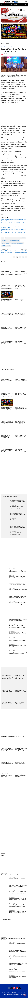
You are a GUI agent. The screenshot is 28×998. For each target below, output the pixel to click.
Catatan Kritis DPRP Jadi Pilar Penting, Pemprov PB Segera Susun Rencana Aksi (20, 690)
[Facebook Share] (14, 257)
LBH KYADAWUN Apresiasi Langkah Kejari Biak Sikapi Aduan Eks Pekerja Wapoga (20, 315)
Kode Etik (14, 992)
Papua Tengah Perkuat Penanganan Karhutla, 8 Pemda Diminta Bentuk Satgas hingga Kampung (17, 570)
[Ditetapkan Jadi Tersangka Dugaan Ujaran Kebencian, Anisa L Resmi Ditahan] (14, 928)
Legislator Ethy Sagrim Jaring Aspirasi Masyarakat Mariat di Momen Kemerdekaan (7, 315)
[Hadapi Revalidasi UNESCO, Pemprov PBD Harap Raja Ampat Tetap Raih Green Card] (7, 756)
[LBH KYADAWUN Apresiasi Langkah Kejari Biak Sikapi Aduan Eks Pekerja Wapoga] (21, 308)
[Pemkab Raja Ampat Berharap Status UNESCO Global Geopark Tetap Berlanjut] (21, 743)
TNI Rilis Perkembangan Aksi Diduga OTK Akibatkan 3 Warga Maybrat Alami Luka (6, 342)
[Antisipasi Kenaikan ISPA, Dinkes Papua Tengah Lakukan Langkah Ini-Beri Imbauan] (4, 577)
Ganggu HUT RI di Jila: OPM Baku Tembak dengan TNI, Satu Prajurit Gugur (20, 328)
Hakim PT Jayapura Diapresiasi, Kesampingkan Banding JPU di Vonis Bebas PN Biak (13, 220)
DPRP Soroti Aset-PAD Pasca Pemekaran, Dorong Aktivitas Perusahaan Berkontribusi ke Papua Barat (7, 677)
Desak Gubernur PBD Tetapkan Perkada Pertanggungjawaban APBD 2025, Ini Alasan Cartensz (20, 343)
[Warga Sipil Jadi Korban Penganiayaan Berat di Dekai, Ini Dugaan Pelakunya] (4, 944)
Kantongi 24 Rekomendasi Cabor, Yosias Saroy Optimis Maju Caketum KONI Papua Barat (17, 501)
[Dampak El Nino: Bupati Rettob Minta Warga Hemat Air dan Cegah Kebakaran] (4, 620)
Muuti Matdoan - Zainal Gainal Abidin (18, 238)
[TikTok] (19, 988)
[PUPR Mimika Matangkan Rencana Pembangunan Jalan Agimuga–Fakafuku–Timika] (4, 633)
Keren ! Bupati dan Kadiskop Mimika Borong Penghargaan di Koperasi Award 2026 (18, 652)
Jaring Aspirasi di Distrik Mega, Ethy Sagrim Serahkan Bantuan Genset (13, 230)
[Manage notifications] (24, 995)
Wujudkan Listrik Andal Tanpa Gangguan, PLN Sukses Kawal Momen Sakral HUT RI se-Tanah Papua (17, 879)
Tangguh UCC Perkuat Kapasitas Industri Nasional (11, 874)
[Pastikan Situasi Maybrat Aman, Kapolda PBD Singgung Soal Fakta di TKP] (21, 266)
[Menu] (2, 1)
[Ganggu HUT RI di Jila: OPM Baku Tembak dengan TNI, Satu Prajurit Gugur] (21, 322)
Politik (11, 46)
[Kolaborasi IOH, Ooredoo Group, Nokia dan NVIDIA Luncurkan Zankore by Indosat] (4, 912)
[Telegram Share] (23, 257)
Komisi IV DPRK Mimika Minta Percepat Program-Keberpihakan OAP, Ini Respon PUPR (13, 227)
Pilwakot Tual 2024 (5, 243)
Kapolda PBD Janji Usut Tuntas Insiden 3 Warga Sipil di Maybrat (18, 533)
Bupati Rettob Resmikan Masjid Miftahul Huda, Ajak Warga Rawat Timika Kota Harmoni (17, 626)
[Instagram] (14, 988)
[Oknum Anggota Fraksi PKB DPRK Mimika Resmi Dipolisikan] (4, 977)
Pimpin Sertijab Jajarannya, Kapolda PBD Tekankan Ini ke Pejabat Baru (17, 520)
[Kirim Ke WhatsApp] (26, 257)
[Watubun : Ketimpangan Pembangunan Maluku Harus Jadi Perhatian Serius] (21, 294)
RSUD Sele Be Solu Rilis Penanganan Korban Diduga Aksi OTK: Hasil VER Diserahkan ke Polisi (6, 329)
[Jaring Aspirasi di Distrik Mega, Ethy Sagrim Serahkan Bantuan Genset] (21, 280)
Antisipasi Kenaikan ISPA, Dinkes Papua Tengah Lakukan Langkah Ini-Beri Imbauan (17, 577)
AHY (3, 238)
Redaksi (3, 992)
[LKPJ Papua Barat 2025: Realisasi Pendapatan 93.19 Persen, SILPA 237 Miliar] (20, 698)
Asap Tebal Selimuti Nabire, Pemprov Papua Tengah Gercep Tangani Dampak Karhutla (18, 590)
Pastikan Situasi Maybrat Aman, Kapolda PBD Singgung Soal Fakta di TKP (13, 223)
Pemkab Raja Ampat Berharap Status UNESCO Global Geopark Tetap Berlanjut (21, 749)
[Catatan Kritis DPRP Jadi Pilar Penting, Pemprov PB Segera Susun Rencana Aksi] (20, 685)
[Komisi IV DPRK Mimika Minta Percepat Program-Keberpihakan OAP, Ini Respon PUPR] (7, 280)
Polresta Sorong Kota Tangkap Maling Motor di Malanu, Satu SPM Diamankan (18, 964)
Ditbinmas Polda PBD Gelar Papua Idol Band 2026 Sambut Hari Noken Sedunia (13, 233)
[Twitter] (11, 988)
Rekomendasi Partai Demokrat (17, 243)
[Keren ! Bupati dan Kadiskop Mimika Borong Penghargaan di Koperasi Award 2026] (4, 653)
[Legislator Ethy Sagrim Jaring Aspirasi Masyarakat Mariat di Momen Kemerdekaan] (7, 308)
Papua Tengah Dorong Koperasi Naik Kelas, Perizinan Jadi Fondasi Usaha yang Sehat (18, 603)
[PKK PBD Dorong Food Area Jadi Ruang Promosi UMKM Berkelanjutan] (21, 769)
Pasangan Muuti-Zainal (14, 240)
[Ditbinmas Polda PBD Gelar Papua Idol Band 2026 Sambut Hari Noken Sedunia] (7, 294)
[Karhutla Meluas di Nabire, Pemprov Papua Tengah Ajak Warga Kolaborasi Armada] (4, 584)
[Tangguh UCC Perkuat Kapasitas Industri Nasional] (14, 865)
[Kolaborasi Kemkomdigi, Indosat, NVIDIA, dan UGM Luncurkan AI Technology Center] (4, 899)
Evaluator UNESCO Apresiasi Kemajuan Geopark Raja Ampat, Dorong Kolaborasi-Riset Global (20, 762)
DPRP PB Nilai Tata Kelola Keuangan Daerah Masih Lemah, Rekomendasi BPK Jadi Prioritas (7, 704)
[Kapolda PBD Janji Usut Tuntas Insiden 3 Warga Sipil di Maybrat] (5, 534)
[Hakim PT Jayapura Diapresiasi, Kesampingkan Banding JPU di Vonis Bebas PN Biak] (7, 266)
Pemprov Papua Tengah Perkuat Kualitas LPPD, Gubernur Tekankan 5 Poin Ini (17, 597)
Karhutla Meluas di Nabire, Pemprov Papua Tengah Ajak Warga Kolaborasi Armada (17, 584)
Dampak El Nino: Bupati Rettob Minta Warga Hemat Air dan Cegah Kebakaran (18, 620)
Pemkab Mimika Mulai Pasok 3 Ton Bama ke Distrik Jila (17, 646)
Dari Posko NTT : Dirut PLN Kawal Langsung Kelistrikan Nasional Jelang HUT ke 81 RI (18, 886)
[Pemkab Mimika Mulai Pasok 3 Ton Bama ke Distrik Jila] (4, 646)
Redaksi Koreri (6, 53)
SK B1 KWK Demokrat (6, 245)
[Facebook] (9, 988)
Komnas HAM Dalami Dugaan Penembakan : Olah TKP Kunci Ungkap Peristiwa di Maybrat (18, 514)
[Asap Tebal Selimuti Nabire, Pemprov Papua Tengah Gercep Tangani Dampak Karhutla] (4, 590)
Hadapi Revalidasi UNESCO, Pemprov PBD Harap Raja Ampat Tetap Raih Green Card (7, 762)
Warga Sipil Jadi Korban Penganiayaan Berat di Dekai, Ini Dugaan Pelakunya (17, 944)
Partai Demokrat (5, 240)
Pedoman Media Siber (21, 992)
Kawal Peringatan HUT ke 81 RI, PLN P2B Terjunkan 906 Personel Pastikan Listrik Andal (17, 892)
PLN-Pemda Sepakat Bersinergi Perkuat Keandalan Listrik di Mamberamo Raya (17, 905)
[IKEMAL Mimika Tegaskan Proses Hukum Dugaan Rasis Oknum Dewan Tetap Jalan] (5, 527)
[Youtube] (17, 988)
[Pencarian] (26, 2)
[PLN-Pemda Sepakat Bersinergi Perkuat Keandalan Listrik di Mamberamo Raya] (4, 906)
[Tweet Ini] (17, 257)
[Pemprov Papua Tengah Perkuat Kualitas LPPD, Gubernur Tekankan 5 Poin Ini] (4, 597)
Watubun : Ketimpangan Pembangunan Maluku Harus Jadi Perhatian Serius (20, 301)
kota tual (7, 238)
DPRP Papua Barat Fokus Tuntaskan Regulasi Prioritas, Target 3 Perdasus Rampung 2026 (7, 690)
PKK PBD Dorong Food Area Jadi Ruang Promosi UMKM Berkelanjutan (20, 775)
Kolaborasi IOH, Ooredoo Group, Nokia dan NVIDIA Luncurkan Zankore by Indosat (17, 912)
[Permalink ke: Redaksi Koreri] (2, 54)
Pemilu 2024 (3, 46)
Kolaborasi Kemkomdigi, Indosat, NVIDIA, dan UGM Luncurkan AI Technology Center (17, 899)
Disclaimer (9, 992)
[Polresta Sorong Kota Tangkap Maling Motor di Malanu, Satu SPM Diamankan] (4, 964)
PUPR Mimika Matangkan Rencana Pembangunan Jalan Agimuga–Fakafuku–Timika (17, 633)
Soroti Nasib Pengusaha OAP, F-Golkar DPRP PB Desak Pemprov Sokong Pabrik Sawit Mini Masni (19, 677)
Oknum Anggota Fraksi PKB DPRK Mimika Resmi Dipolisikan (17, 977)
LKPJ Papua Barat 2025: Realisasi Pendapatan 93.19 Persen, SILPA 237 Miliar (20, 704)
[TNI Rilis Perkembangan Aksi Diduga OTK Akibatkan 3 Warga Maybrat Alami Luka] (7, 336)
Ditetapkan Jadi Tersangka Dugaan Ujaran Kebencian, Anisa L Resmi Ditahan (13, 939)
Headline (7, 46)
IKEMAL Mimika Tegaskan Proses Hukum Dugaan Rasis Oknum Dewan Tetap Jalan (17, 527)
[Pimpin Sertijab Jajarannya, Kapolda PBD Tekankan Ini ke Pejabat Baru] (5, 521)
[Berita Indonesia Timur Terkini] (10, 2)
